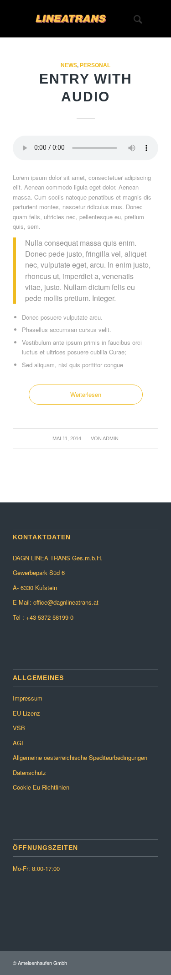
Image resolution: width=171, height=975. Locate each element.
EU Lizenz (26, 713)
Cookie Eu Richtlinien (41, 787)
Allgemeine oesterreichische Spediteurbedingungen (80, 757)
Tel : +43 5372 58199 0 (43, 617)
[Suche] (133, 18)
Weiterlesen (85, 394)
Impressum (27, 698)
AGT (19, 742)
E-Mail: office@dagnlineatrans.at (55, 602)
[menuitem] (133, 18)
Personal (95, 65)
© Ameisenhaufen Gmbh (40, 962)
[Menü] (153, 19)
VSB (19, 727)
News (69, 65)
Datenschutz (29, 772)
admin (111, 438)
